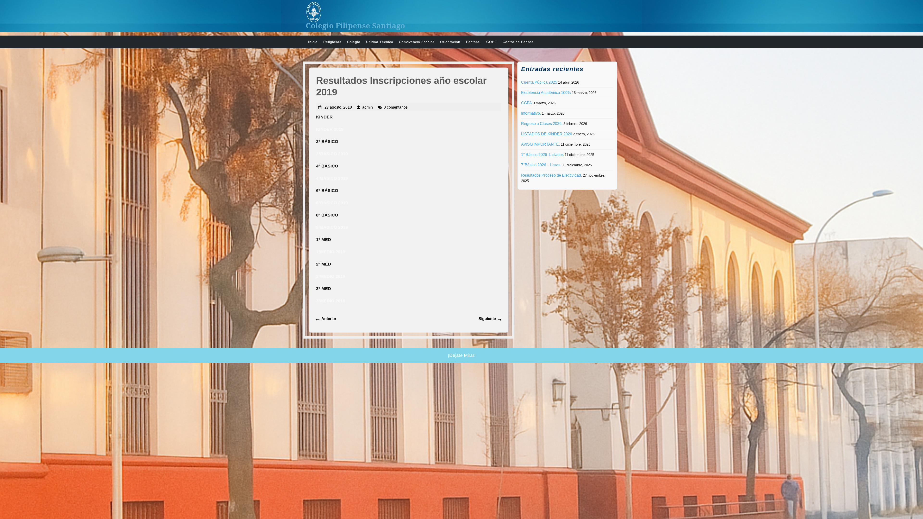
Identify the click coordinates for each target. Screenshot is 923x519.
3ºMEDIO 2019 (330, 300)
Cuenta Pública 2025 (539, 82)
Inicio (313, 42)
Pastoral (473, 42)
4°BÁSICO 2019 (332, 178)
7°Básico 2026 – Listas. (541, 165)
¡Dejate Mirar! (461, 355)
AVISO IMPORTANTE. (540, 144)
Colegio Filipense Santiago (355, 25)
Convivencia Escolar (416, 42)
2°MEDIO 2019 (330, 276)
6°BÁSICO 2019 (332, 202)
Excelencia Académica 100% (546, 93)
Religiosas (332, 42)
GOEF (491, 42)
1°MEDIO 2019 (330, 251)
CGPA (526, 103)
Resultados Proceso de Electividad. (551, 175)
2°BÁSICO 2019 (332, 153)
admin (367, 107)
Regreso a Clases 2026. (541, 124)
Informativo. (531, 113)
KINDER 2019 (329, 129)
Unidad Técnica (379, 42)
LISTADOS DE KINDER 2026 (546, 134)
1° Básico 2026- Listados (542, 155)
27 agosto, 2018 (338, 107)
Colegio (353, 42)
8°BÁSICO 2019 (332, 227)
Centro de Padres (518, 42)
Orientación (450, 42)
